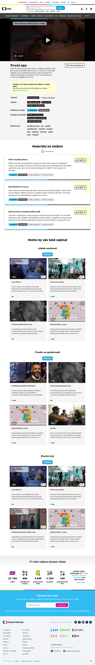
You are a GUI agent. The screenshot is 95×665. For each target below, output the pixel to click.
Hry (56, 16)
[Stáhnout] (76, 160)
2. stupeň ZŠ (32, 110)
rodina (47, 11)
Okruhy (33, 16)
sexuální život (32, 129)
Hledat (60, 8)
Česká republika (39, 11)
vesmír (58, 11)
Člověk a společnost (35, 115)
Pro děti (63, 2)
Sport (41, 2)
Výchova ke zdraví (34, 121)
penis (29, 135)
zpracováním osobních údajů (80, 611)
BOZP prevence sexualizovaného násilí (24, 211)
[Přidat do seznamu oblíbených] (84, 160)
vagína (50, 132)
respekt (47, 126)
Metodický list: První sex (18, 187)
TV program (55, 2)
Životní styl (46, 102)
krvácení (35, 135)
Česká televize (23, 2)
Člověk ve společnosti (36, 106)
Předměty (24, 16)
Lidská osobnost (34, 102)
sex (42, 126)
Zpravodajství (33, 2)
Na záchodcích (33, 98)
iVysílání (47, 2)
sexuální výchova (33, 126)
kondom (50, 129)
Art (68, 2)
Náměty (40, 16)
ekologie (52, 11)
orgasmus (35, 132)
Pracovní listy (49, 16)
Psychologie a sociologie (37, 118)
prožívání (42, 129)
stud (28, 132)
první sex (43, 132)
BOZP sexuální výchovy (17, 159)
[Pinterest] (91, 9)
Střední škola (44, 110)
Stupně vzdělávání (12, 16)
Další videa (47, 254)
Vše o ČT (73, 2)
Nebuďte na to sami (20, 90)
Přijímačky (62, 16)
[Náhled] (80, 160)
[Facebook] (86, 9)
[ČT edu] (6, 9)
